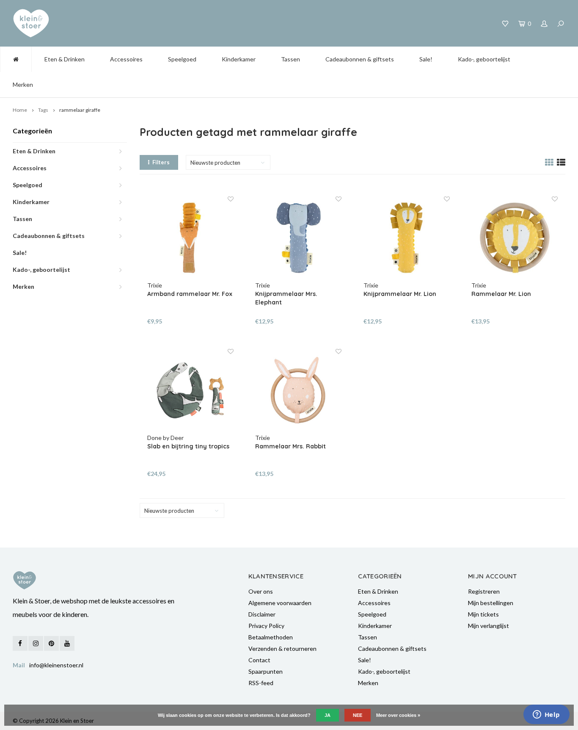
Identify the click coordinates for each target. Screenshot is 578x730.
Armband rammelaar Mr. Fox (189, 294)
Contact (259, 660)
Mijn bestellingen (490, 602)
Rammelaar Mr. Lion (501, 294)
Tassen (290, 59)
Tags (43, 110)
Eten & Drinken (64, 59)
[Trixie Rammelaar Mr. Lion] (514, 238)
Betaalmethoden (270, 637)
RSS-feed (260, 682)
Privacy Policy (266, 625)
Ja (327, 715)
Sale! (425, 59)
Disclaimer (261, 614)
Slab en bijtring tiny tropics (188, 446)
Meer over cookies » (398, 715)
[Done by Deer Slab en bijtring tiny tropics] (190, 390)
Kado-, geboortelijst (484, 59)
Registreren (484, 591)
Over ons (260, 591)
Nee (357, 715)
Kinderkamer (239, 59)
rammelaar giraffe (79, 110)
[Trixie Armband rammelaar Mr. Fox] (190, 238)
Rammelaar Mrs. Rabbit (290, 446)
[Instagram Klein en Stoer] (35, 643)
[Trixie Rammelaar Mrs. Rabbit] (298, 390)
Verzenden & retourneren (282, 648)
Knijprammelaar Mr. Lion (399, 294)
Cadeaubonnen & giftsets (359, 59)
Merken (23, 84)
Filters (161, 162)
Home (20, 110)
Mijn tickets (483, 614)
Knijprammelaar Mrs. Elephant (286, 298)
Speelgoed (182, 59)
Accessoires (126, 59)
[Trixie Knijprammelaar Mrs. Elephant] (298, 238)
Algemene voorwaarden (279, 602)
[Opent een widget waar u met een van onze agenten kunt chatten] (546, 715)
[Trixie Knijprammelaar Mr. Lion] (406, 238)
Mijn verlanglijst (488, 625)
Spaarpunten (265, 671)
